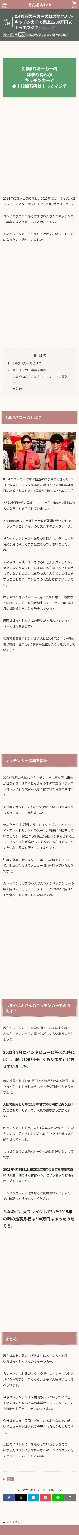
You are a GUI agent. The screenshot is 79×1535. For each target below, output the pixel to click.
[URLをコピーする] (70, 1497)
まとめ (17, 388)
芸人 (22, 34)
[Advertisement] (39, 149)
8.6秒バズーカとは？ (27, 363)
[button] (9, 1497)
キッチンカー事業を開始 (29, 370)
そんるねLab (39, 5)
